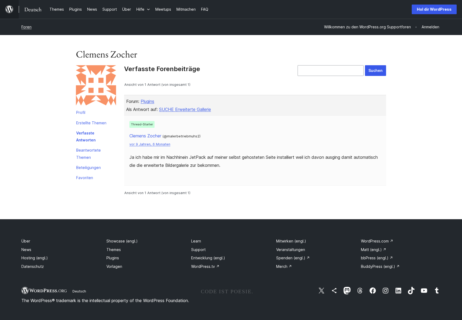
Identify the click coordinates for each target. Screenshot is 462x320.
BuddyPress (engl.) (380, 266)
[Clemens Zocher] (96, 86)
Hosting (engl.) (34, 258)
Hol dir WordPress (434, 9)
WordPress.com (377, 241)
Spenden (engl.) (293, 258)
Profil (80, 112)
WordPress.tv (205, 266)
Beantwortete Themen (88, 153)
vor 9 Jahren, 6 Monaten (149, 144)
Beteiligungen (88, 167)
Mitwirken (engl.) (291, 241)
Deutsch (79, 291)
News (26, 249)
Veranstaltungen (290, 249)
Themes (113, 249)
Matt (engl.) (373, 249)
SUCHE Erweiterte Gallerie (185, 109)
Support (198, 249)
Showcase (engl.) (122, 241)
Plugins (147, 101)
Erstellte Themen (91, 123)
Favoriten (84, 177)
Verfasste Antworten (86, 136)
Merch (284, 266)
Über (25, 241)
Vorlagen (114, 266)
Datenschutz (32, 266)
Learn (196, 241)
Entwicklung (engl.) (208, 258)
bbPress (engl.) (377, 258)
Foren (26, 27)
